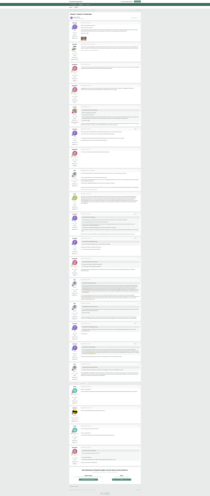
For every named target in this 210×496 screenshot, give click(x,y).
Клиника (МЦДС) (73, 4)
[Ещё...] (139, 22)
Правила (76, 7)
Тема (101, 493)
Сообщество (81, 4)
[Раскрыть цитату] (82, 110)
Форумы (70, 7)
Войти (122, 479)
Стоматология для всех (75, 1)
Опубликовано (86, 22)
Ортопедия (81, 18)
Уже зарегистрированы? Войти (127, 1)
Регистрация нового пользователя (88, 479)
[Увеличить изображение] (87, 33)
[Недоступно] (83, 38)
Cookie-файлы (107, 493)
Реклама (88, 4)
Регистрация (137, 1)
